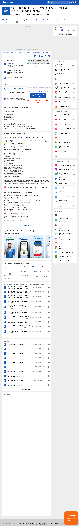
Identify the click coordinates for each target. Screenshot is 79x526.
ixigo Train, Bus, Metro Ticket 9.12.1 (16, 353)
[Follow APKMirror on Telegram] (68, 30)
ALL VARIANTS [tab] (36, 52)
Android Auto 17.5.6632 (65, 156)
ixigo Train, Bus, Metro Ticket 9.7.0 (16, 367)
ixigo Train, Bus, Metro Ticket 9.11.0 (16, 349)
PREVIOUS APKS (45, 52)
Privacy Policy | (21, 523)
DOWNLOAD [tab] (6, 52)
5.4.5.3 (55, 20)
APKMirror (10, 2)
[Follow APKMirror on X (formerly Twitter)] (56, 30)
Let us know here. (43, 521)
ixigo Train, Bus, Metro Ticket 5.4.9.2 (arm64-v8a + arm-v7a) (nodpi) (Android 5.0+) (17, 312)
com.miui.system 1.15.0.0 (65, 133)
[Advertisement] (27, 38)
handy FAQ (32, 266)
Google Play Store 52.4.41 (65, 79)
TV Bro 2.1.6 (62, 187)
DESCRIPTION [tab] (22, 52)
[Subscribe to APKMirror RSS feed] (74, 30)
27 (14, 92)
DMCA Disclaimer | (47, 523)
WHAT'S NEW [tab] (14, 52)
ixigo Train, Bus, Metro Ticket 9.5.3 (16, 376)
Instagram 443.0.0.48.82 (65, 169)
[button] (35, 56)
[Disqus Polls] (27, 415)
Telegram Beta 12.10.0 (64, 196)
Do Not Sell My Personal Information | (34, 523)
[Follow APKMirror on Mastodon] (62, 30)
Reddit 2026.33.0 (63, 138)
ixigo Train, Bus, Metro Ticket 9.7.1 (16, 362)
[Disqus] (27, 455)
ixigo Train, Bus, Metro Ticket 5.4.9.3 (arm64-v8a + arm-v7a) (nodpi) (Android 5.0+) (17, 307)
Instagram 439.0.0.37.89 (65, 106)
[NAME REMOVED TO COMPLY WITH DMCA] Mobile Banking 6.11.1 (66, 220)
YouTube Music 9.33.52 (64, 124)
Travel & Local (8, 56)
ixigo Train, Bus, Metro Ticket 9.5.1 (16, 380)
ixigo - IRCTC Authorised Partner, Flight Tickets (32, 14)
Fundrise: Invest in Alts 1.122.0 (66, 243)
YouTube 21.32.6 (63, 151)
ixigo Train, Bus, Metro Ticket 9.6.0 (16, 371)
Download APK (39, 95)
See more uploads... (26, 336)
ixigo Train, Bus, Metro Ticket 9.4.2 (16, 385)
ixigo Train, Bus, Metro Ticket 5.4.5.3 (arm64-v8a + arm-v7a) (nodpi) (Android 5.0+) (17, 331)
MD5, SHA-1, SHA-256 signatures (15, 88)
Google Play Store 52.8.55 (65, 142)
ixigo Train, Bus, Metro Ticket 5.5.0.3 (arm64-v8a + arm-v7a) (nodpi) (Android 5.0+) (17, 301)
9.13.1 (18, 233)
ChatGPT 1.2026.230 (64, 183)
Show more (25, 225)
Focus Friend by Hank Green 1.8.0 (67, 225)
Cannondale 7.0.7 (63, 215)
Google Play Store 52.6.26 (65, 97)
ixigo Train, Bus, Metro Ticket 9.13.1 (16, 344)
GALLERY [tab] (29, 52)
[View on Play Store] (42, 56)
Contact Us (54, 523)
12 (13, 63)
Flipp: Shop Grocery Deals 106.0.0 (67, 252)
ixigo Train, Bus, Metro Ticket (41, 20)
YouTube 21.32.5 (63, 101)
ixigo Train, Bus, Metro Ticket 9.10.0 (16, 358)
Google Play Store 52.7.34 (65, 83)
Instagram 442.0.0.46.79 (65, 129)
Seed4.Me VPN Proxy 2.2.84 (65, 256)
